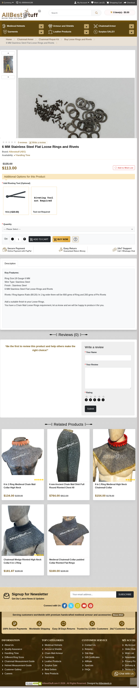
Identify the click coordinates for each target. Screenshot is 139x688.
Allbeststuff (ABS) (17, 152)
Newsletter (130, 657)
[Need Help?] (75, 239)
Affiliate (88, 661)
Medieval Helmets (15, 26)
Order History (131, 649)
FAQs (87, 669)
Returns (88, 649)
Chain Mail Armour (54, 653)
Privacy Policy (132, 661)
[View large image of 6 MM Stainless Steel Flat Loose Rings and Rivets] (8, 64)
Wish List (129, 653)
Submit (90, 409)
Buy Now (62, 239)
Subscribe (125, 594)
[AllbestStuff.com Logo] (21, 14)
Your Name (91, 352)
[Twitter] (71, 605)
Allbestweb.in (105, 683)
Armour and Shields (63, 26)
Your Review (92, 365)
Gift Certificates (92, 657)
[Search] (96, 13)
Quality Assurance (13, 649)
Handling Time (12, 653)
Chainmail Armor (107, 26)
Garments (12, 32)
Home (9, 39)
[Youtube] (84, 605)
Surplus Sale (51, 665)
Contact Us (90, 645)
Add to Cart (40, 239)
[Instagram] (77, 605)
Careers (8, 673)
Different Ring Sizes (14, 657)
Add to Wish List (125, 168)
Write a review (38, 142)
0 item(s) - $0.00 (121, 12)
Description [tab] (10, 263)
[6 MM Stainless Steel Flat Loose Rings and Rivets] (76, 123)
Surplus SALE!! (106, 32)
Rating (89, 392)
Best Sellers (50, 669)
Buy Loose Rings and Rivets (78, 39)
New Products (51, 673)
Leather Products (62, 32)
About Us (9, 645)
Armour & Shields (53, 649)
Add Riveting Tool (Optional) (16, 183)
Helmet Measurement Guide (18, 665)
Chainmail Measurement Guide (20, 661)
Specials (89, 665)
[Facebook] (64, 605)
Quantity (7, 224)
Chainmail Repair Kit (49, 39)
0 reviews (22, 142)
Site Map (89, 653)
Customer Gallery (13, 669)
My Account (130, 645)
